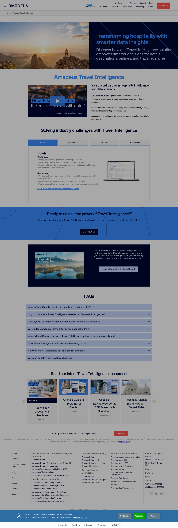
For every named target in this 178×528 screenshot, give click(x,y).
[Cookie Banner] (89, 519)
